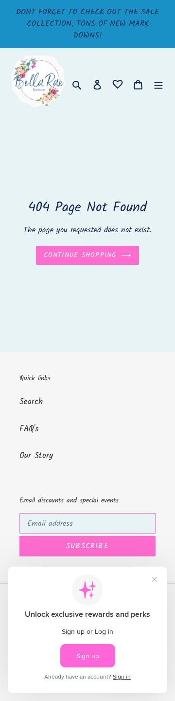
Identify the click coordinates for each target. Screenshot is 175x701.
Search (31, 401)
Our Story (36, 455)
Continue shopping (80, 255)
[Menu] (158, 85)
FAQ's (28, 429)
